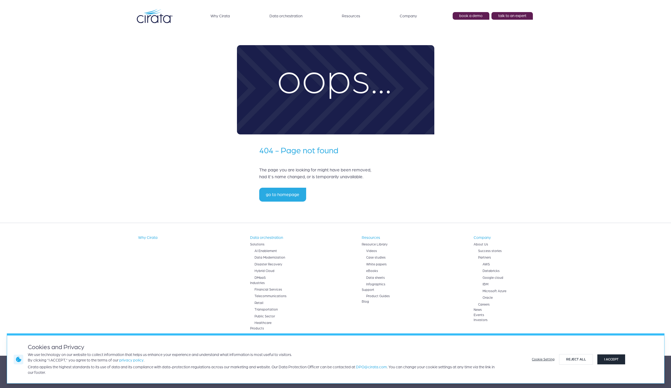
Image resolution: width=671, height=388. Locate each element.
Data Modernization (270, 257)
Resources (351, 16)
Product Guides (378, 296)
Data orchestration (285, 16)
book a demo (471, 16)
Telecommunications (270, 296)
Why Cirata (220, 16)
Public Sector (265, 316)
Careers (484, 304)
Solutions (257, 244)
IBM (485, 284)
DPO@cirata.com (371, 367)
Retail (259, 303)
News (478, 310)
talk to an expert (512, 16)
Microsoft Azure (494, 291)
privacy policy (131, 360)
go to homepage (282, 194)
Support (368, 290)
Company (408, 16)
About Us (481, 244)
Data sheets (375, 278)
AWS (486, 264)
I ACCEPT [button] (611, 359)
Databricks (491, 271)
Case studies (376, 257)
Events (479, 315)
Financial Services (268, 289)
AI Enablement (266, 251)
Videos (371, 251)
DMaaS (260, 278)
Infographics (375, 284)
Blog (365, 301)
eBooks (372, 271)
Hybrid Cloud (264, 271)
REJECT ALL (576, 359)
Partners (484, 257)
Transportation (266, 309)
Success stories (490, 251)
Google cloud (493, 278)
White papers (376, 264)
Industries (257, 283)
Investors (481, 320)
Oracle (488, 298)
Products (257, 328)
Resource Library (375, 244)
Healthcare (263, 323)
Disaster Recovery (268, 264)
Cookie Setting (543, 359)
